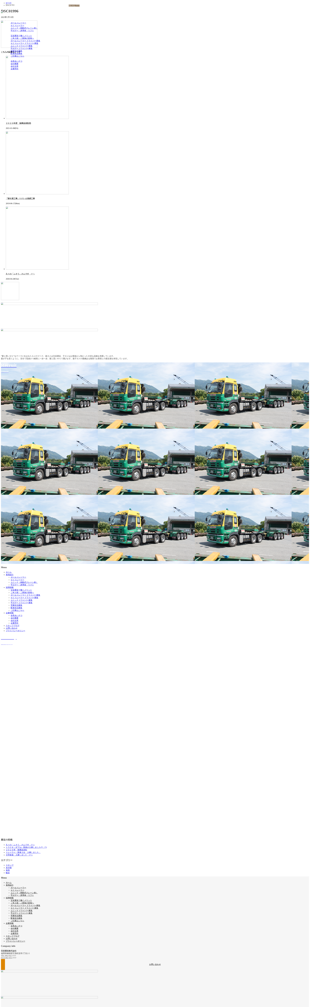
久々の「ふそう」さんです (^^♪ (20, 274)
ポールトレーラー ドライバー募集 (25, 41)
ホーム (9, 18)
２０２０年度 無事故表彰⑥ (18, 123)
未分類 (9, 868)
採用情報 (10, 33)
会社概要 (14, 64)
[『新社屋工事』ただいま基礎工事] (37, 194)
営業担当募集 (16, 51)
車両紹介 (10, 20)
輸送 (8, 873)
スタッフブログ (12, 71)
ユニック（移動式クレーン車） (24, 28)
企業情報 (10, 59)
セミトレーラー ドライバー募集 (24, 43)
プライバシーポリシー (15, 76)
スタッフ (10, 865)
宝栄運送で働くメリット (21, 36)
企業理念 (14, 69)
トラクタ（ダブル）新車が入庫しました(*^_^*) (26, 847)
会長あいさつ (16, 61)
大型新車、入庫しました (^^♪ (19, 855)
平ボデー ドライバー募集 (21, 48)
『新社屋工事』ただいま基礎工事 (20, 198)
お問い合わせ (11, 74)
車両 (8, 870)
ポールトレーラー (18, 23)
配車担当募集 (16, 53)
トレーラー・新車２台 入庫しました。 (23, 852)
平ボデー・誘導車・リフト (22, 31)
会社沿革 (14, 66)
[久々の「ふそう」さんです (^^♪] (37, 269)
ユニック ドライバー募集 (21, 46)
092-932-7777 (74, 6)
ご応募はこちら (17, 56)
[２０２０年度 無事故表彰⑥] (37, 118)
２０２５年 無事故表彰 (16, 850)
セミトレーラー (17, 25)
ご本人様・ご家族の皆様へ (22, 38)
